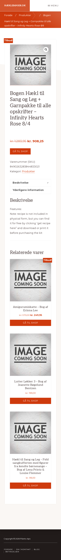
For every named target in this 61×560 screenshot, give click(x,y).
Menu (55, 5)
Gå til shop (20, 151)
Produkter (25, 15)
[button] (46, 49)
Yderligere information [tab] (28, 190)
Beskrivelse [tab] (21, 182)
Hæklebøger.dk (15, 5)
